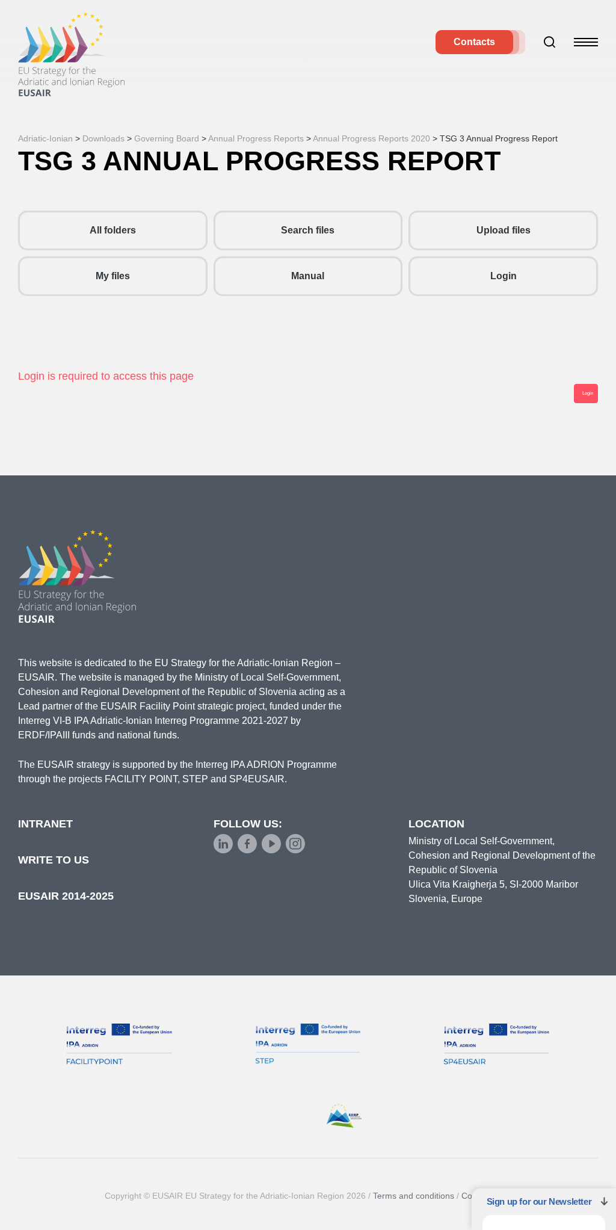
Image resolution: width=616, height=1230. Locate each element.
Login (503, 276)
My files (113, 276)
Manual (307, 276)
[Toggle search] (550, 42)
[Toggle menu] (586, 42)
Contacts (474, 42)
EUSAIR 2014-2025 (66, 896)
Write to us (53, 860)
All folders (113, 230)
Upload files (503, 230)
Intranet (45, 824)
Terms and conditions (413, 1196)
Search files (307, 230)
